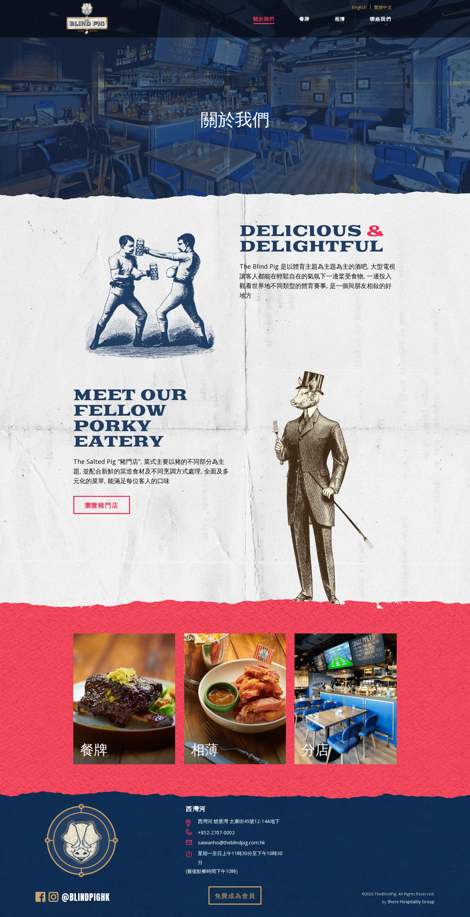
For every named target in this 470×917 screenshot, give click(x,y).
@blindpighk (86, 897)
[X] (40, 898)
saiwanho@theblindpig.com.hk (231, 842)
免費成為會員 (235, 895)
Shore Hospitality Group (411, 902)
